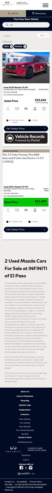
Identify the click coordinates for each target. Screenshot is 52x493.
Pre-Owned (25, 423)
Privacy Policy (36, 482)
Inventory (25, 414)
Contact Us (10, 482)
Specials (24, 434)
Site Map (9, 484)
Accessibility (22, 482)
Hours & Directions (25, 396)
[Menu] (45, 5)
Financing (25, 401)
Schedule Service (25, 442)
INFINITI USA (25, 405)
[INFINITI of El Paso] (15, 2)
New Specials (25, 427)
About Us (25, 391)
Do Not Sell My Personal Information (31, 484)
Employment (24, 410)
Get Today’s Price (15, 128)
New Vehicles (24, 419)
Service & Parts (24, 437)
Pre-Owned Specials (25, 430)
